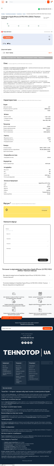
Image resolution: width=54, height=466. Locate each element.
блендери (16, 423)
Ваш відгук (9, 248)
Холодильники (4, 416)
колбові (35, 436)
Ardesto (10, 416)
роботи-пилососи (5, 437)
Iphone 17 (31, 367)
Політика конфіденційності (7, 370)
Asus (17, 409)
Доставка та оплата (19, 373)
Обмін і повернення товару (19, 381)
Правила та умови (20, 371)
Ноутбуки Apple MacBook (7, 409)
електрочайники (27, 423)
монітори (9, 411)
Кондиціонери (4, 429)
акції (50, 452)
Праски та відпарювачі (6, 436)
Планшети (31, 403)
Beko (14, 416)
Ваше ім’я (8, 233)
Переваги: (9, 238)
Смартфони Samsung (32, 376)
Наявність (41, 57)
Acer (15, 409)
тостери (21, 423)
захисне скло (49, 403)
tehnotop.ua (13, 394)
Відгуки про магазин (18, 368)
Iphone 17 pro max (33, 373)
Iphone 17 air (32, 369)
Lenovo (24, 409)
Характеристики (11, 57)
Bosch (17, 416)
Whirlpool (31, 416)
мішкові (39, 436)
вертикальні (47, 436)
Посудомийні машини (31, 417)
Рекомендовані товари (30, 57)
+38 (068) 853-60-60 (45, 9)
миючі (43, 436)
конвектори (31, 429)
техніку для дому (16, 452)
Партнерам (5, 367)
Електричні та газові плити (7, 422)
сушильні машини (22, 417)
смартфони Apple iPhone (11, 402)
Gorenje (21, 416)
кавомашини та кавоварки (7, 423)
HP (21, 409)
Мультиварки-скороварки (45, 422)
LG (23, 416)
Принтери (24, 411)
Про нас (4, 365)
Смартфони (32, 365)
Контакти (18, 365)
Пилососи (31, 436)
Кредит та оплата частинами (20, 377)
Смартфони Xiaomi (33, 379)
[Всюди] (46, 2)
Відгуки (20, 57)
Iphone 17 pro (32, 371)
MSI (27, 409)
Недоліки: (9, 243)
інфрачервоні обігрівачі (40, 429)
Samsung (27, 416)
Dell (20, 409)
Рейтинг (7, 228)
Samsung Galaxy (41, 402)
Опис (3, 57)
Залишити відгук (43, 260)
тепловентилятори (23, 429)
